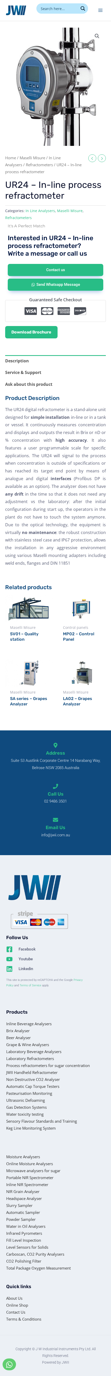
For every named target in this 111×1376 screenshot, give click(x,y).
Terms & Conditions (23, 1319)
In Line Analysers (40, 210)
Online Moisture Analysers (29, 1163)
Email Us (55, 827)
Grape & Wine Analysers (27, 1044)
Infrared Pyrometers (24, 1233)
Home (10, 157)
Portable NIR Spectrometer (29, 1177)
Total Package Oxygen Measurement (38, 1268)
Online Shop (17, 1305)
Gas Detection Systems (26, 1107)
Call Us (56, 794)
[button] (97, 36)
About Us (14, 1298)
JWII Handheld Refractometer (32, 1072)
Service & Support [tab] (23, 372)
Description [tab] (17, 361)
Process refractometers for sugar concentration (48, 1065)
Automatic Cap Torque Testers (32, 1086)
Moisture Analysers (23, 1156)
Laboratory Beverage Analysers (33, 1051)
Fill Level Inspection (23, 1240)
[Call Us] (55, 786)
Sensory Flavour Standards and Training (41, 1121)
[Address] (55, 745)
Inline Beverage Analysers (29, 1023)
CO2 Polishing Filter (23, 1261)
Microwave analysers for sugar (33, 1170)
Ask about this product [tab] (28, 384)
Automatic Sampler (23, 1212)
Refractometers (39, 164)
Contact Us (15, 1312)
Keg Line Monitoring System (31, 1128)
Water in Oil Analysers (25, 1226)
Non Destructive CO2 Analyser (33, 1079)
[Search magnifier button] (82, 8)
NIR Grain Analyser (22, 1191)
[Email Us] (55, 819)
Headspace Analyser (24, 1198)
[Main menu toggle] (100, 10)
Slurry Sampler (19, 1205)
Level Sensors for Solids (27, 1247)
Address (55, 753)
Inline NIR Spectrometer (27, 1184)
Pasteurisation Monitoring (29, 1093)
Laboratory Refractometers (30, 1058)
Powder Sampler (21, 1219)
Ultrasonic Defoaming (25, 1100)
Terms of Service (30, 985)
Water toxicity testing (25, 1114)
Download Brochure (31, 332)
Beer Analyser (18, 1037)
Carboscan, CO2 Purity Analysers (35, 1254)
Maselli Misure (32, 157)
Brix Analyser (18, 1030)
